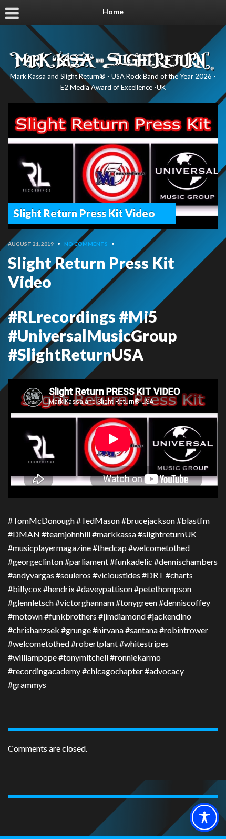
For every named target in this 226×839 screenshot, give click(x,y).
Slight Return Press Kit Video (84, 213)
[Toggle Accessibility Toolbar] (204, 817)
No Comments (86, 244)
